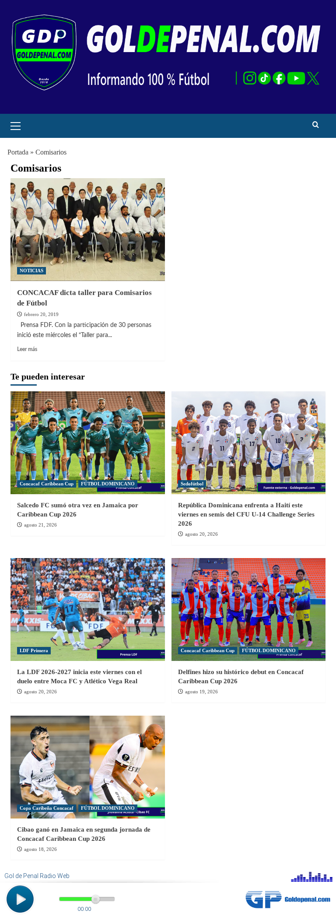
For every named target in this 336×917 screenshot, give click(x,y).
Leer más (27, 349)
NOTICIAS (31, 270)
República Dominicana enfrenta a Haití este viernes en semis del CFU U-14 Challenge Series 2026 (246, 514)
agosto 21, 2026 (40, 524)
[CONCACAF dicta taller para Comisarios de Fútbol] (87, 229)
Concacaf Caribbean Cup (47, 483)
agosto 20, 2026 (201, 534)
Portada (17, 152)
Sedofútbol (192, 483)
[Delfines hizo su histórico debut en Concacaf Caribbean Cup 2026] (249, 609)
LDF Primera (34, 650)
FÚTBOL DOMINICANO (108, 483)
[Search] (315, 125)
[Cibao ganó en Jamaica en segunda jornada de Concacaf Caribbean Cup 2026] (87, 767)
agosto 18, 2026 (40, 849)
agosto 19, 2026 (201, 691)
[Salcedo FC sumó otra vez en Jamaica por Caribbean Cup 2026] (87, 442)
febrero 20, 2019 (41, 314)
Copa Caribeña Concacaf (47, 808)
